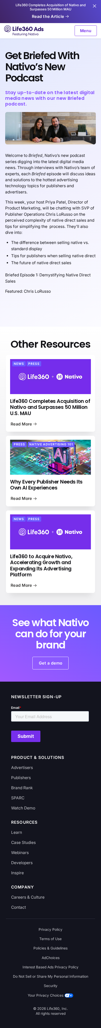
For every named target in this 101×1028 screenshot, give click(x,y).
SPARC (17, 797)
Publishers (21, 777)
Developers (22, 862)
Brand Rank (22, 787)
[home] (24, 30)
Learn (16, 832)
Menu (86, 30)
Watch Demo (23, 808)
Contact (18, 907)
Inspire (17, 872)
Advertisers (22, 767)
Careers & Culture (28, 897)
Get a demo (50, 663)
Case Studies (23, 842)
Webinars (20, 852)
